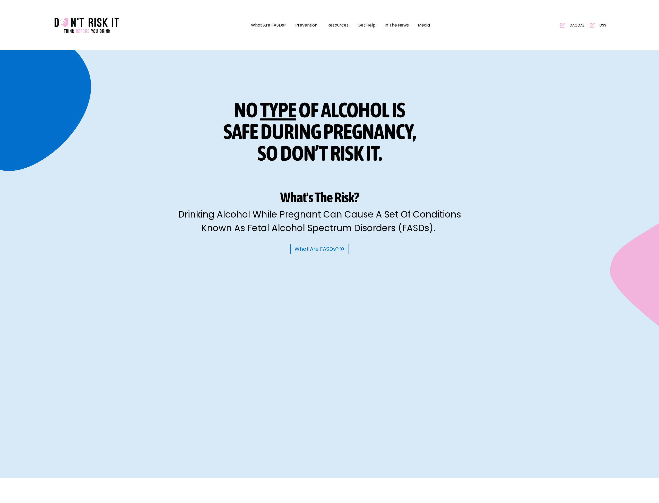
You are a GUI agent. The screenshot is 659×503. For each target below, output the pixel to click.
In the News (397, 25)
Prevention (306, 25)
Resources (338, 25)
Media (424, 25)
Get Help (367, 25)
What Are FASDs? (268, 25)
